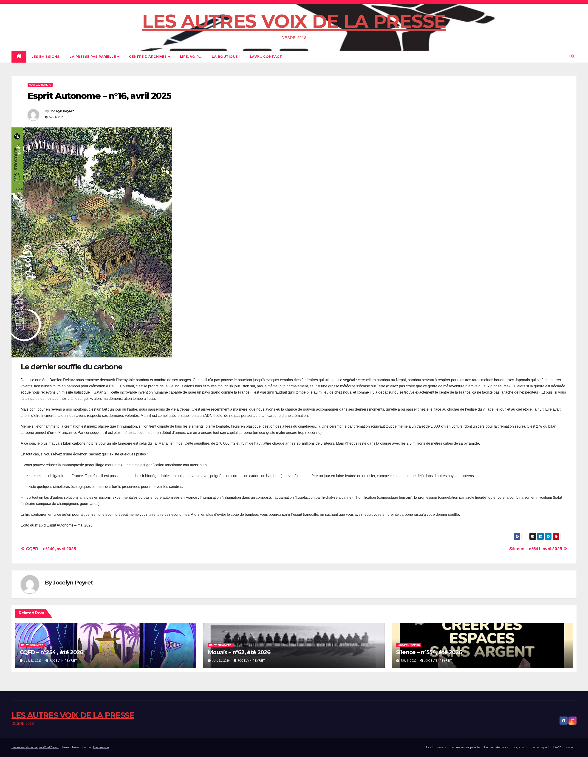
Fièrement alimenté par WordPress (35, 747)
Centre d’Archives (148, 57)
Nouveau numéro (40, 84)
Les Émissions (45, 57)
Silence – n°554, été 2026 (429, 652)
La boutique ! (226, 57)
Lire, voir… (191, 57)
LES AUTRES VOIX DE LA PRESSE (294, 21)
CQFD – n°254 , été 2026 (51, 652)
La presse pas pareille (93, 57)
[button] (573, 56)
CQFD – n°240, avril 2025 (50, 548)
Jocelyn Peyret (62, 111)
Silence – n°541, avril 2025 (536, 548)
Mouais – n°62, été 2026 (239, 652)
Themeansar (101, 747)
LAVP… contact (266, 57)
